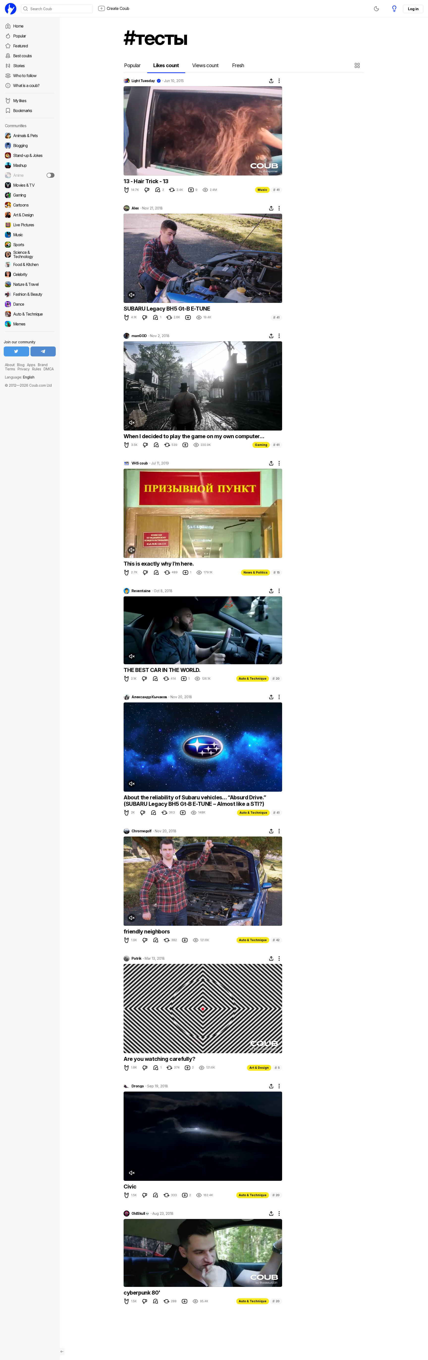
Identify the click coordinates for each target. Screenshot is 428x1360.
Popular (19, 35)
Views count (205, 65)
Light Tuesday (143, 81)
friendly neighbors (147, 931)
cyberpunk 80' (142, 1292)
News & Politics (255, 572)
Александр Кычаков (149, 697)
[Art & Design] (29, 215)
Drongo (138, 1086)
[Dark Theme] (376, 9)
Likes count (166, 65)
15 (276, 572)
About (10, 365)
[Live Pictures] (29, 225)
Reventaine (141, 591)
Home (18, 26)
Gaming (261, 445)
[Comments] (158, 190)
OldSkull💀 (140, 1213)
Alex (135, 208)
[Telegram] (43, 351)
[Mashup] (29, 165)
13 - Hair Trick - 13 (146, 181)
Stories (19, 65)
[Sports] (29, 245)
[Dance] (29, 304)
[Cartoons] (29, 205)
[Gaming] (29, 195)
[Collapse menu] (62, 1351)
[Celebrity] (29, 274)
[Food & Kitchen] (29, 264)
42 (276, 940)
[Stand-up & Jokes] (29, 155)
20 (276, 678)
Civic (130, 1186)
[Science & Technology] (29, 255)
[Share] (271, 81)
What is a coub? (26, 85)
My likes (19, 100)
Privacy (24, 369)
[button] (358, 65)
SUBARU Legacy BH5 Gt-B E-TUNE (167, 308)
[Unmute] (131, 295)
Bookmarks (22, 110)
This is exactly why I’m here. (159, 563)
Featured (20, 45)
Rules (36, 369)
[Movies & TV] (29, 185)
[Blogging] (29, 145)
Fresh (238, 65)
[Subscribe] (50, 175)
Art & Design (259, 1068)
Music (262, 190)
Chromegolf (141, 831)
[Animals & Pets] (29, 136)
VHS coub (140, 463)
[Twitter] (16, 351)
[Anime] (29, 175)
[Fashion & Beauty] (29, 294)
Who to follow (25, 75)
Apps (31, 365)
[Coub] (10, 8)
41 (276, 190)
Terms (10, 369)
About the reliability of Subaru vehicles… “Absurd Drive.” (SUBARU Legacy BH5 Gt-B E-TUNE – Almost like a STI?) (195, 800)
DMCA (49, 369)
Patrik (136, 958)
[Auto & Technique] (29, 314)
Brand (43, 365)
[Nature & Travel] (29, 284)
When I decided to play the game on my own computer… (194, 436)
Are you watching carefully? (159, 1059)
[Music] (29, 235)
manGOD (139, 336)
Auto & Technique (253, 678)
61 (276, 445)
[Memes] (29, 324)
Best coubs (22, 55)
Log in (413, 8)
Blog (21, 365)
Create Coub (118, 8)
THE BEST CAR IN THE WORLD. (162, 670)
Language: (19, 377)
